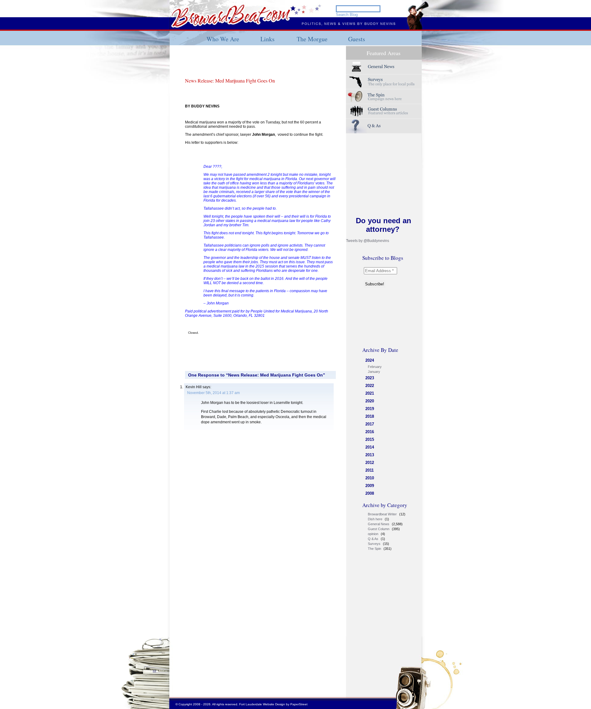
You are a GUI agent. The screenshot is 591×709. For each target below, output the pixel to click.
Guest (384, 111)
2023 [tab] (369, 378)
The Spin (374, 548)
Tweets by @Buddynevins (367, 241)
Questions (384, 126)
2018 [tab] (369, 416)
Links (267, 39)
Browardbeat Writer (382, 514)
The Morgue (312, 39)
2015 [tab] (369, 439)
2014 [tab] (369, 447)
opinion (373, 534)
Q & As (373, 539)
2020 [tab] (369, 401)
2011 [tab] (369, 470)
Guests (356, 39)
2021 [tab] (369, 393)
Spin (384, 96)
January (374, 371)
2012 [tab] (369, 462)
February (375, 367)
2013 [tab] (369, 455)
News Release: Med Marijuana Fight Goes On (230, 80)
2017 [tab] (369, 424)
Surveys (384, 82)
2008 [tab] (369, 493)
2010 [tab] (369, 478)
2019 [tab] (369, 408)
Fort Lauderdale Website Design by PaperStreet (273, 704)
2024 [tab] (369, 360)
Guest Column (378, 529)
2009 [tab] (369, 485)
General (384, 67)
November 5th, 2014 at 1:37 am (213, 393)
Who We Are (223, 39)
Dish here (375, 519)
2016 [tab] (369, 431)
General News (378, 524)
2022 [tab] (369, 385)
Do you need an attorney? (383, 224)
